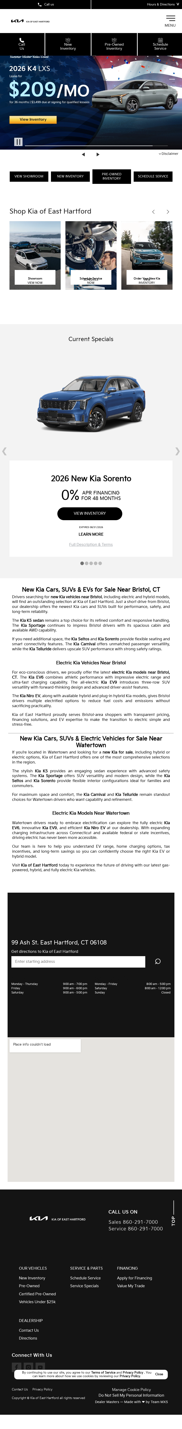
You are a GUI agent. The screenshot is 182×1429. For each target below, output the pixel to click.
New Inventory (70, 176)
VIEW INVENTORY (147, 281)
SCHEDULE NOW (90, 281)
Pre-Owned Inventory (112, 176)
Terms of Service (103, 1373)
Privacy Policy (133, 1373)
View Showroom (28, 176)
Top (173, 1220)
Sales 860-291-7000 (133, 1222)
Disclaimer (170, 154)
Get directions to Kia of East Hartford (44, 951)
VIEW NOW (35, 283)
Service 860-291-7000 (136, 1229)
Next (98, 154)
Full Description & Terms (91, 545)
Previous (84, 154)
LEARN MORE (91, 534)
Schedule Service (153, 176)
